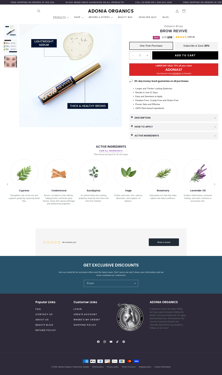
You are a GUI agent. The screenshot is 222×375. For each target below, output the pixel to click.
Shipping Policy (85, 324)
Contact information (162, 367)
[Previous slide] (7, 184)
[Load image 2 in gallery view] (10, 46)
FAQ (38, 308)
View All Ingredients (111, 151)
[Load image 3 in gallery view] (10, 61)
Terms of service (129, 367)
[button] (38, 11)
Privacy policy (113, 367)
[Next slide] (214, 184)
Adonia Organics (65, 367)
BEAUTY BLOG (44, 324)
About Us (42, 319)
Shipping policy (145, 367)
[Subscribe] (134, 283)
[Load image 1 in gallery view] (10, 31)
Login (78, 308)
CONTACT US (44, 314)
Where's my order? (87, 319)
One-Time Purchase (151, 45)
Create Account (85, 314)
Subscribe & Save (196, 45)
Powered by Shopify (81, 367)
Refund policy (45, 330)
